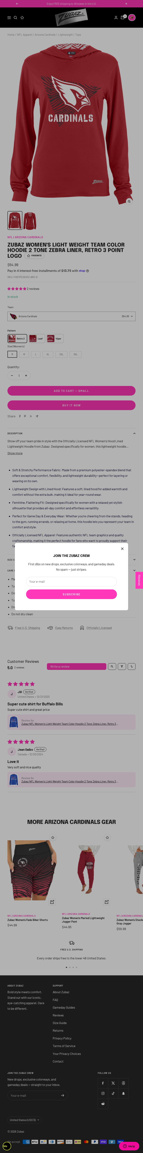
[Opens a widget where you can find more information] (129, 1146)
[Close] (122, 548)
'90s (5, 1146)
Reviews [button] (139, 580)
